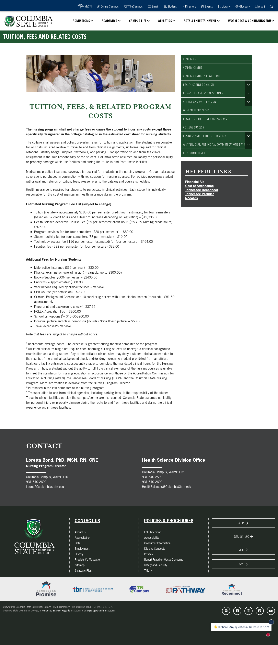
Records (191, 198)
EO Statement (152, 532)
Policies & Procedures (168, 520)
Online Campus (109, 6)
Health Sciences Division (198, 85)
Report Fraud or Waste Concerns (163, 559)
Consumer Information (157, 543)
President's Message (87, 559)
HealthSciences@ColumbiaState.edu (166, 486)
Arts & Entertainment (200, 20)
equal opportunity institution (101, 610)
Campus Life (137, 20)
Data (77, 543)
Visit (241, 550)
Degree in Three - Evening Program (205, 119)
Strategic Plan (83, 570)
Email (154, 6)
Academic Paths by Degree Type (202, 76)
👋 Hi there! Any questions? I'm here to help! (241, 627)
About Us (80, 532)
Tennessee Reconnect (201, 190)
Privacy (148, 554)
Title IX (148, 570)
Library (225, 6)
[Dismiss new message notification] (271, 622)
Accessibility (151, 537)
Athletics (165, 20)
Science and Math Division (199, 102)
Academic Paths (192, 68)
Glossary (244, 6)
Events (208, 6)
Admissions (81, 20)
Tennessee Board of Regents (55, 610)
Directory (190, 6)
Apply (241, 523)
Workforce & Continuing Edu (249, 20)
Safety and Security (155, 565)
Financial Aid (194, 181)
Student (171, 6)
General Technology (196, 110)
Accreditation (82, 537)
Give (241, 564)
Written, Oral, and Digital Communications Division (216, 144)
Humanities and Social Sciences (203, 93)
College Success (193, 127)
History (79, 554)
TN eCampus (135, 6)
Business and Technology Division (205, 136)
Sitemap (79, 565)
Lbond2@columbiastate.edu (45, 486)
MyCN (88, 6)
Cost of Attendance (199, 186)
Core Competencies (195, 153)
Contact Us (87, 520)
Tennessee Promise (199, 194)
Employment (82, 548)
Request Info (241, 536)
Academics (109, 20)
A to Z (261, 6)
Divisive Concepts (154, 548)
